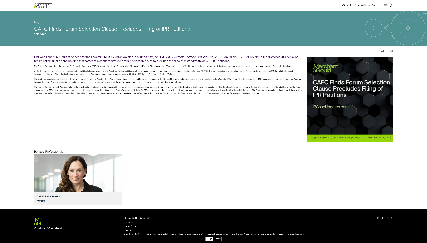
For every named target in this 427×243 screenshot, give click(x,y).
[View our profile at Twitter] (391, 218)
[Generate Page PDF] (391, 51)
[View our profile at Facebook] (382, 218)
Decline (218, 239)
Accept (209, 239)
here (301, 234)
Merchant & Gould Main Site (137, 218)
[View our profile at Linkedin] (378, 218)
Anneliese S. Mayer (48, 196)
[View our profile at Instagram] (387, 218)
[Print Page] (382, 51)
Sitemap (128, 230)
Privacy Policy (130, 226)
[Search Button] (390, 5)
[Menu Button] (385, 5)
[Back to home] (43, 5)
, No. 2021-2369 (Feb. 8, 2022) (193, 57)
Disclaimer (128, 222)
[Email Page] (387, 51)
